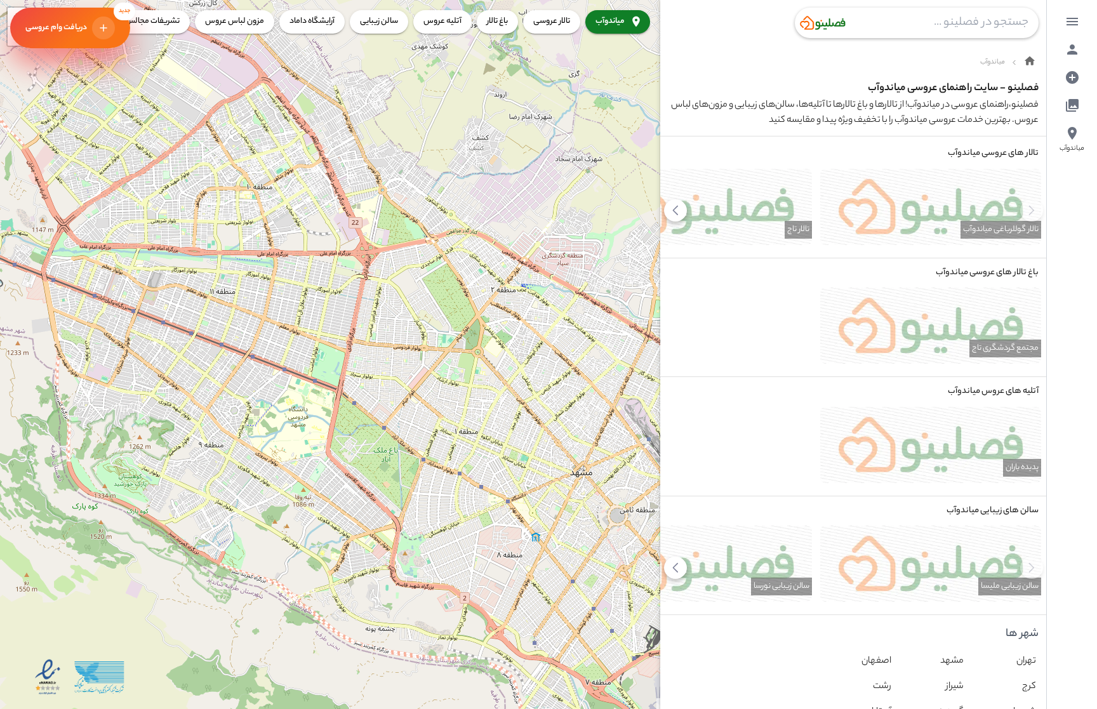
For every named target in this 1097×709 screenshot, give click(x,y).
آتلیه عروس (442, 21)
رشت (882, 686)
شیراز (955, 686)
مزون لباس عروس (234, 21)
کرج (1029, 686)
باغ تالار (497, 21)
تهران (1026, 661)
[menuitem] (1072, 21)
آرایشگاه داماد (312, 21)
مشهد (952, 661)
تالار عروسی (551, 21)
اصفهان (876, 661)
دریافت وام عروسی (77, 21)
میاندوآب (610, 21)
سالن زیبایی (379, 21)
